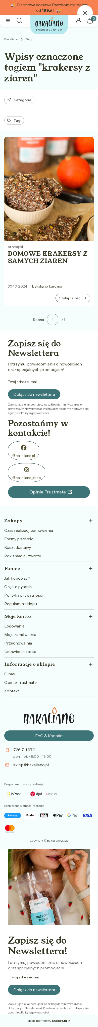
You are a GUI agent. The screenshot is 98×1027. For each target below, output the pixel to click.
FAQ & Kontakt (49, 735)
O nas (9, 673)
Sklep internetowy (47, 1020)
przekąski (15, 246)
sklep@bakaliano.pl (31, 764)
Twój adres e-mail (22, 381)
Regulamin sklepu (20, 603)
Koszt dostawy (17, 547)
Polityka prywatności (23, 595)
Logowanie (14, 625)
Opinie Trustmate (47, 492)
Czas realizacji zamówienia (28, 530)
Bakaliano (11, 39)
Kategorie (22, 100)
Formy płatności (19, 538)
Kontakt (11, 690)
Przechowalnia (18, 643)
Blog (29, 39)
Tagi (17, 120)
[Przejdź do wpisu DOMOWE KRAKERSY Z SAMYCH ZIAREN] (49, 189)
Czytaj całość (69, 298)
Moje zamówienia (20, 634)
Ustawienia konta (20, 651)
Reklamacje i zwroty (22, 555)
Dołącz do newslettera (34, 394)
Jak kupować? (17, 578)
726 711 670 (24, 749)
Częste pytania (18, 586)
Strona (38, 319)
